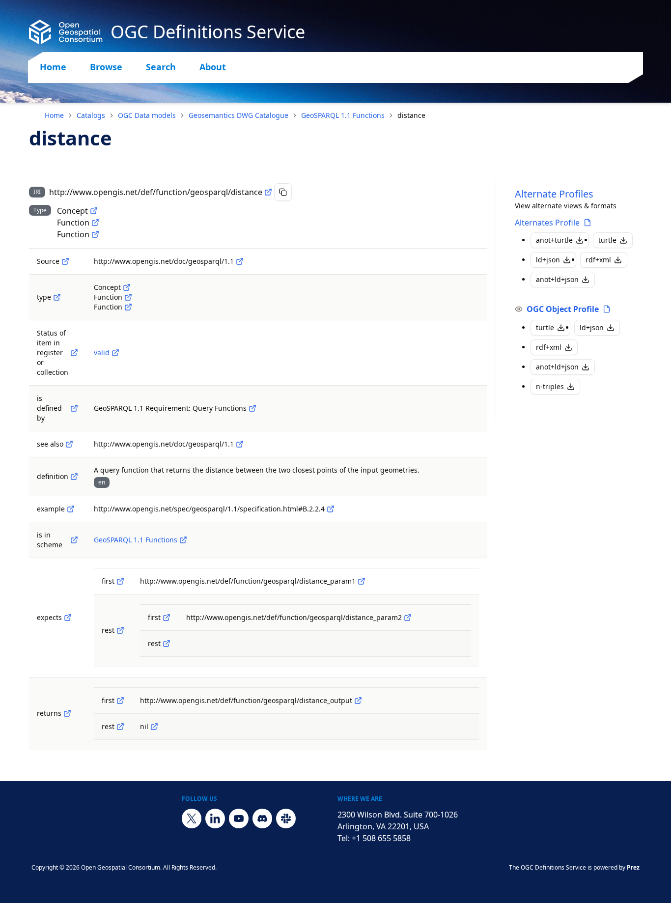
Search (161, 67)
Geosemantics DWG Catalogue (238, 115)
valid (102, 352)
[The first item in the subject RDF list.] (120, 581)
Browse (106, 67)
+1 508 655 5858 (381, 838)
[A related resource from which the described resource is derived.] (65, 261)
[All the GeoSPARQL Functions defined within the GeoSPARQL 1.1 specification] (183, 540)
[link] (411, 115)
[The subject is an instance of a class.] (57, 297)
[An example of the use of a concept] (71, 509)
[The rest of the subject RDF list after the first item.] (120, 630)
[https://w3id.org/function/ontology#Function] (95, 234)
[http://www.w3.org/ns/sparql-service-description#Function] (95, 222)
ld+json (548, 259)
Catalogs (91, 115)
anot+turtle (554, 240)
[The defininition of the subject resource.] (74, 408)
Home (53, 67)
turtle (607, 240)
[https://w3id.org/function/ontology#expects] (68, 617)
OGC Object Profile (563, 309)
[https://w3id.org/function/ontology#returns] (67, 713)
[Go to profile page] (587, 222)
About (212, 67)
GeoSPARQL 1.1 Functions (343, 115)
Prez (633, 867)
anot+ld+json (557, 279)
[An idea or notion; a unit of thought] (94, 211)
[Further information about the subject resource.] (69, 444)
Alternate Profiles (554, 193)
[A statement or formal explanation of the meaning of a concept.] (74, 476)
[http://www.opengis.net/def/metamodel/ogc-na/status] (74, 353)
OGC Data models (147, 115)
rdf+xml (598, 259)
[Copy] (283, 192)
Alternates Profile (547, 222)
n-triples (550, 386)
